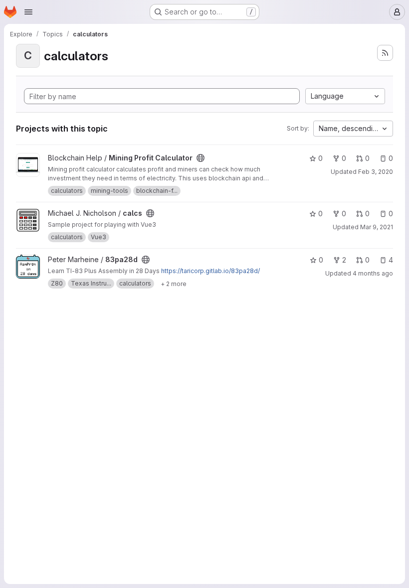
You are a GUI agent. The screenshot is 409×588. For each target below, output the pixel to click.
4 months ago (373, 273)
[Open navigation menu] (28, 12)
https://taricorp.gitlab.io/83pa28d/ (210, 271)
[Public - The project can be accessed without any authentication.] (200, 158)
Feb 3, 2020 (375, 171)
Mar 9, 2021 (376, 227)
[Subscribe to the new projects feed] (385, 53)
